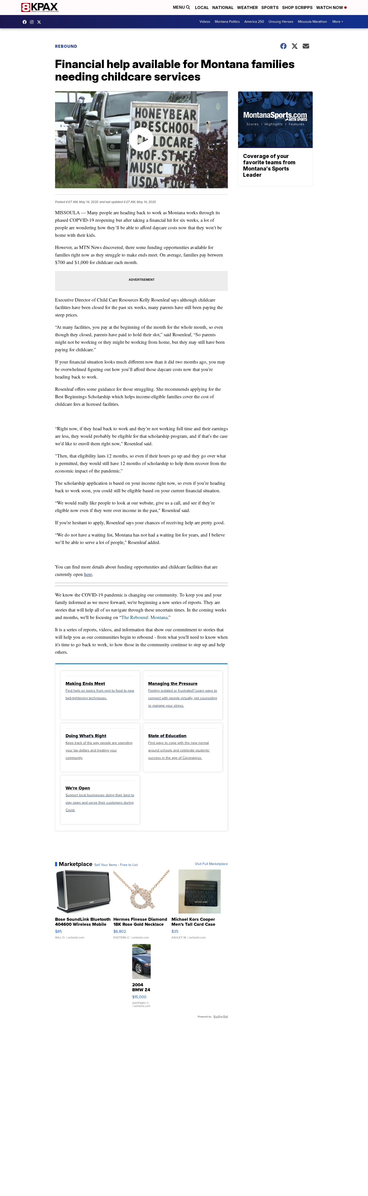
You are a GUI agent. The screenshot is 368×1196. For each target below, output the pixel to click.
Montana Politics (227, 21)
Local (202, 7)
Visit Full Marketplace (211, 864)
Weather (247, 7)
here (88, 574)
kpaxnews (40, 22)
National (223, 7)
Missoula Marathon (312, 21)
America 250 (254, 21)
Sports (270, 7)
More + (337, 21)
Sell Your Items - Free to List (116, 865)
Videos (205, 21)
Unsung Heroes (281, 21)
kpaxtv (26, 22)
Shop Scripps (297, 7)
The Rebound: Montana (144, 617)
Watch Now (330, 7)
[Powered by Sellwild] (220, 1016)
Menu (179, 7)
